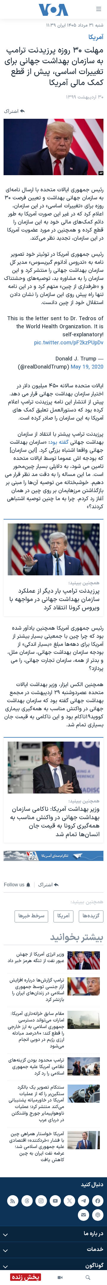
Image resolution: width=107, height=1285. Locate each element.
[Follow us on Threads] (27, 1201)
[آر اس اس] (12, 1201)
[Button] (14, 111)
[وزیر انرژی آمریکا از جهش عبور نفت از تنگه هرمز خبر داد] (83, 960)
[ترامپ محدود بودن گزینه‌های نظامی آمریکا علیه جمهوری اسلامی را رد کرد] (83, 1066)
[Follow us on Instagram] (41, 1201)
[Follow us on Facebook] (97, 1201)
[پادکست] (97, 1215)
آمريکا (96, 37)
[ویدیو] (60, 1277)
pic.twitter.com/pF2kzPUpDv (68, 343)
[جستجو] (88, 1277)
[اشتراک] (83, 1215)
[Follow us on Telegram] (83, 1201)
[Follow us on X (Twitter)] (69, 1201)
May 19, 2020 (87, 367)
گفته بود (59, 442)
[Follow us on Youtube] (55, 1201)
